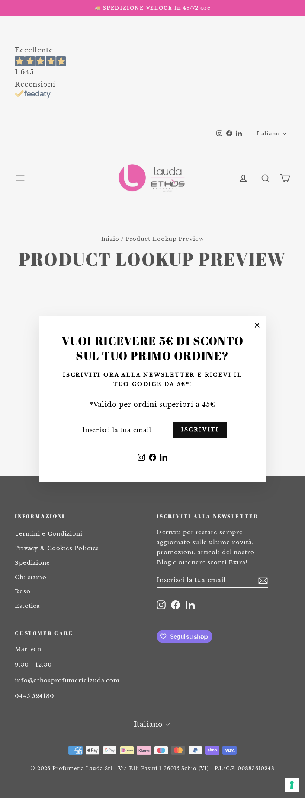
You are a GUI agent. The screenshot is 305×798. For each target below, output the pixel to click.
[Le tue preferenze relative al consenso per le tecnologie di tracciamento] (292, 785)
